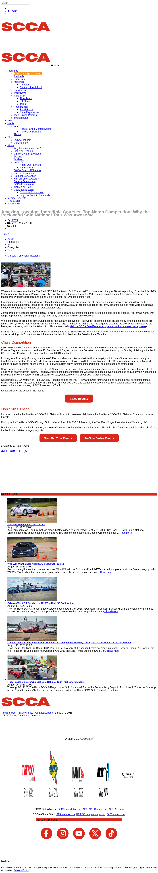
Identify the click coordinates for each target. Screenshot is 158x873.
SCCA (14, 220)
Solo (13, 226)
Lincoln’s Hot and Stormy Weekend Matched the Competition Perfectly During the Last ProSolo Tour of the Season (69, 642)
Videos (17, 126)
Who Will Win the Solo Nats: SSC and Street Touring (35, 564)
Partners (18, 162)
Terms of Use (8, 712)
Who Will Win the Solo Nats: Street (26, 524)
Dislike (21, 451)
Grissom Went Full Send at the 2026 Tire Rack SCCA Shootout (40, 603)
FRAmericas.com (65, 814)
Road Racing (21, 106)
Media (10, 123)
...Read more (125, 532)
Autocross (19, 82)
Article (10, 239)
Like (8, 451)
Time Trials (20, 95)
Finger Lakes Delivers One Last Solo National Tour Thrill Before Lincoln (45, 682)
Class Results (79, 399)
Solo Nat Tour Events (58, 438)
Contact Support (44, 712)
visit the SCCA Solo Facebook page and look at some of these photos (108, 326)
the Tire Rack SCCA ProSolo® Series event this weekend (114, 331)
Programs (12, 70)
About (10, 145)
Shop (10, 137)
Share (9, 261)
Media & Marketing (24, 189)
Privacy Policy (25, 712)
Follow (6, 234)
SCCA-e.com (116, 809)
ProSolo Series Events (99, 438)
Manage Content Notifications (23, 255)
